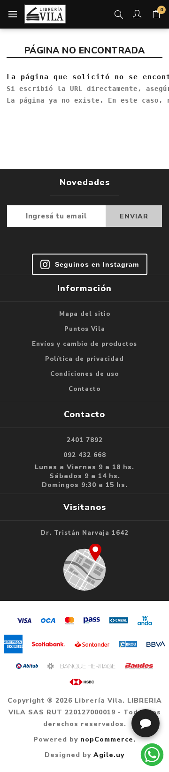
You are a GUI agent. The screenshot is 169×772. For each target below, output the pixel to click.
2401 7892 (85, 440)
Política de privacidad (84, 359)
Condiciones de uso (84, 374)
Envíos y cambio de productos (84, 344)
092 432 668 (84, 455)
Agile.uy (108, 754)
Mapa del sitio (84, 314)
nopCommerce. (108, 739)
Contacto (84, 389)
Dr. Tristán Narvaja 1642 (85, 533)
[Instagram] (89, 264)
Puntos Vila (84, 329)
